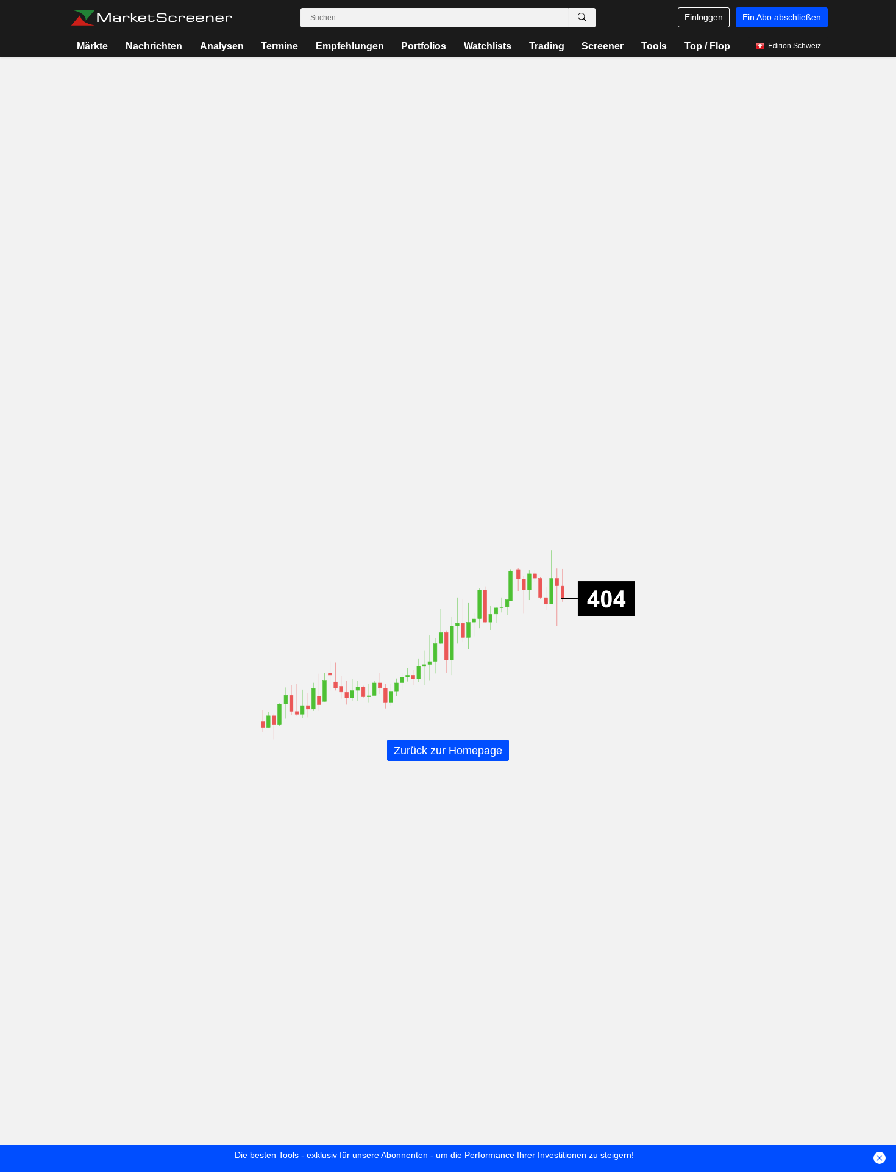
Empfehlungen (350, 46)
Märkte (92, 46)
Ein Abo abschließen (781, 17)
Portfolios (423, 46)
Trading (546, 46)
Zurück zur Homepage (448, 751)
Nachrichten (154, 46)
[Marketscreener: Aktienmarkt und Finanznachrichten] (151, 18)
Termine (279, 46)
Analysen (222, 46)
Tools (654, 46)
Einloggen (703, 17)
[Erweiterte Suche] (582, 17)
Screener (602, 46)
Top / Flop (707, 46)
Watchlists (487, 46)
